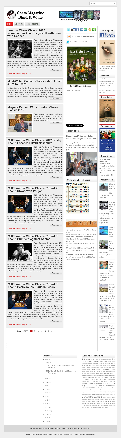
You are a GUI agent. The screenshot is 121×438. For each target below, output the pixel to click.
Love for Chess (85, 428)
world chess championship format (94, 405)
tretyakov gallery (96, 394)
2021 (46, 393)
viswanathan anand (92, 396)
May (48, 362)
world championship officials (105, 399)
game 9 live (108, 381)
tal (82, 394)
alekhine (95, 363)
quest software (89, 392)
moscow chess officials (109, 388)
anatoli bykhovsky (110, 365)
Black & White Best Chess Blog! (112, 231)
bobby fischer (95, 369)
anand (113, 363)
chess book (99, 371)
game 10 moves (100, 377)
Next (50, 331)
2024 (46, 382)
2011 (46, 418)
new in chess (96, 390)
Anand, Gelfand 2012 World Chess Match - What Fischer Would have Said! (81, 249)
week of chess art (107, 397)
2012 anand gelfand (88, 359)
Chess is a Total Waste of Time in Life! (107, 167)
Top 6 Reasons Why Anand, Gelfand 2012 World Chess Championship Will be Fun (81, 235)
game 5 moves (111, 379)
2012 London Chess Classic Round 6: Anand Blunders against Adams (32, 237)
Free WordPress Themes (39, 434)
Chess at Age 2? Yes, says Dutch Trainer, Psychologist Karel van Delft (81, 137)
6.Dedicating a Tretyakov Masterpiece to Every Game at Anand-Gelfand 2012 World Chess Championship (80, 256)
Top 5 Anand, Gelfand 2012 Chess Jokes (81, 239)
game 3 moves (91, 379)
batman (93, 367)
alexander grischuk (103, 363)
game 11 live (108, 377)
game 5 (105, 379)
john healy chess (107, 384)
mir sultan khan (99, 388)
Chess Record (32, 24)
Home (9, 24)
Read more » (56, 70)
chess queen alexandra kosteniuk (105, 373)
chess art (92, 371)
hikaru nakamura (95, 383)
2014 (46, 407)
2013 (46, 411)
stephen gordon (110, 392)
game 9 (103, 381)
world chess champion (103, 401)
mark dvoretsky (90, 388)
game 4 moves (99, 379)
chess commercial (107, 371)
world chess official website (101, 407)
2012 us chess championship (103, 359)
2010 (46, 421)
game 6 (84, 381)
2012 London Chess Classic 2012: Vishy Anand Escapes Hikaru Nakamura (34, 141)
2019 (46, 400)
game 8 (98, 381)
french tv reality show (94, 375)
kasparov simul (94, 386)
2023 (46, 386)
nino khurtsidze (103, 390)
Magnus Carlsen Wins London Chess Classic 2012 (32, 109)
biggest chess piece (100, 367)
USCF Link (109, 175)
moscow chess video (87, 390)
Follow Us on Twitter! (79, 42)
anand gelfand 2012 (88, 365)
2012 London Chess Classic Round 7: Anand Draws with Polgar (32, 189)
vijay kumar (112, 394)
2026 (46, 360)
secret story (102, 392)
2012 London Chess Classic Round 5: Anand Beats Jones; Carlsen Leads (32, 285)
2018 (46, 403)
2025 (46, 379)
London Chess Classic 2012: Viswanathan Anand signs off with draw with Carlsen (34, 33)
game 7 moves (91, 381)
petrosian (110, 390)
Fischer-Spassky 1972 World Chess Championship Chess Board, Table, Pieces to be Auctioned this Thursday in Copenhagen (107, 212)
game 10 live (91, 377)
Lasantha (59, 434)
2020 (46, 396)
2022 (46, 389)
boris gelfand (106, 369)
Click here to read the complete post (18, 74)
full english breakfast (105, 375)
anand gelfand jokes (101, 365)
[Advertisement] (81, 108)
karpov (88, 386)
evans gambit (85, 375)
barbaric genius (86, 367)
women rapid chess (93, 399)
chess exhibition (91, 373)
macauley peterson (105, 386)
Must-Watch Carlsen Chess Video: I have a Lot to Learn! (34, 82)
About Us (19, 24)
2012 (46, 414)
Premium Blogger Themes (71, 434)
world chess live (91, 407)
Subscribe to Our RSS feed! (82, 36)
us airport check (105, 394)
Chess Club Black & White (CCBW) (58, 428)
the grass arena (87, 394)
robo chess (96, 392)
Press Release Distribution (87, 434)
